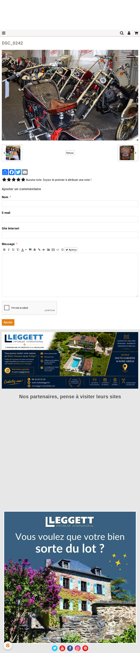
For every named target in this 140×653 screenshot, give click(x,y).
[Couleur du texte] (24, 249)
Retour (70, 152)
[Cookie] (8, 645)
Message (8, 244)
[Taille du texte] (17, 249)
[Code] (57, 249)
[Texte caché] (43, 249)
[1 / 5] (4, 179)
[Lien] (39, 249)
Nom (5, 197)
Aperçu (72, 249)
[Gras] (4, 249)
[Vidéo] (53, 249)
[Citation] (30, 249)
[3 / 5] (14, 179)
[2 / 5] (9, 179)
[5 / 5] (23, 179)
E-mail (6, 213)
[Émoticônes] (62, 249)
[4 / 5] (18, 179)
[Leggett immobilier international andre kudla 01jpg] (70, 577)
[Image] (48, 249)
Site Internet (10, 228)
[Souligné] (13, 249)
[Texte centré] (34, 249)
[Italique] (8, 249)
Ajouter (8, 322)
